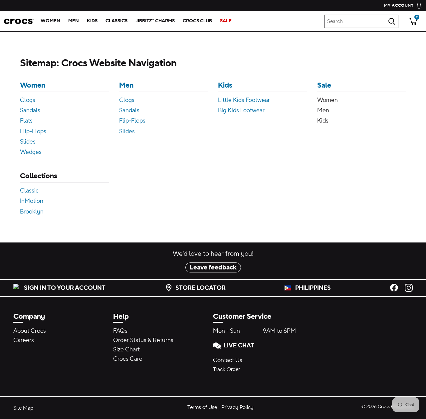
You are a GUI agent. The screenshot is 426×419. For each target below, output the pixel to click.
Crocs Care (127, 359)
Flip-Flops (33, 131)
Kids (225, 85)
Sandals (30, 110)
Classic (29, 191)
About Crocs (29, 331)
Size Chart (126, 349)
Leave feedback (213, 267)
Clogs (27, 100)
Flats (26, 121)
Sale (324, 85)
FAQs (120, 331)
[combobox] (361, 21)
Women (32, 85)
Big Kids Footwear (241, 110)
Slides (28, 142)
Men (126, 85)
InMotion (31, 201)
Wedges (31, 152)
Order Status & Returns (143, 340)
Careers (23, 340)
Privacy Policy (237, 407)
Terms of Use (202, 407)
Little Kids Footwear (244, 100)
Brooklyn (32, 211)
